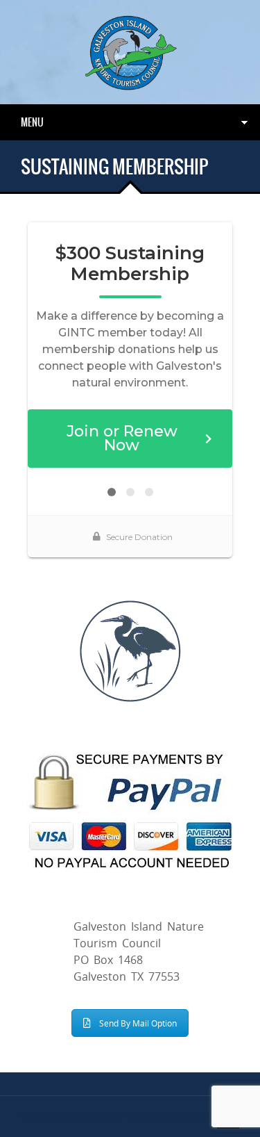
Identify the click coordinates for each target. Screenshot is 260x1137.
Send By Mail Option (138, 1023)
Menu (32, 122)
